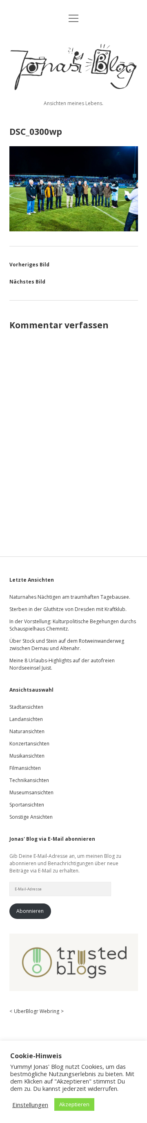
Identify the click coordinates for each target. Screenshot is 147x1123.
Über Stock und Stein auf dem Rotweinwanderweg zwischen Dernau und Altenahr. (66, 644)
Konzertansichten (29, 743)
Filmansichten (25, 768)
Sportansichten (26, 804)
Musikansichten (27, 755)
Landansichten (26, 719)
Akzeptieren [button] (74, 1104)
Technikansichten (29, 780)
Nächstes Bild (27, 281)
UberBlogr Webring (36, 1011)
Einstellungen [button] (30, 1104)
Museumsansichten (31, 792)
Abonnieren (30, 911)
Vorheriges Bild (29, 264)
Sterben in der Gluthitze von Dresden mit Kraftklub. (68, 609)
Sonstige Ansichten (31, 816)
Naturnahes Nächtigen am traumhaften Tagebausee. (69, 596)
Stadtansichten (26, 706)
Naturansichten (27, 731)
